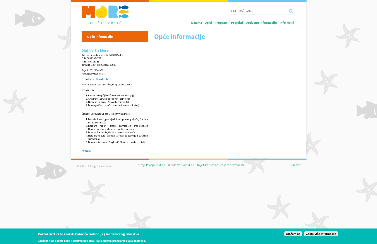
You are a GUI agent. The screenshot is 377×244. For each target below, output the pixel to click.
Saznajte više (46, 240)
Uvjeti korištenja (207, 165)
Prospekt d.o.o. (156, 165)
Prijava (295, 165)
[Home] (111, 14)
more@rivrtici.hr (99, 79)
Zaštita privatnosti (232, 165)
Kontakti (86, 150)
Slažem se (293, 233)
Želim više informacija (321, 233)
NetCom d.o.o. (186, 165)
